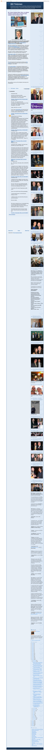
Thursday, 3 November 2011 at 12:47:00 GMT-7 (19, 212)
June (34, 713)
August (34, 710)
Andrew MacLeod (19, 109)
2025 (33, 644)
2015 (33, 654)
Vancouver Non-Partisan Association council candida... (37, 695)
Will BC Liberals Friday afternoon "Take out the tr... (38, 699)
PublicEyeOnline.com (34, 547)
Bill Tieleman (16, 4)
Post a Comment (12, 214)
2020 (33, 648)
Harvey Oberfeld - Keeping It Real (37, 737)
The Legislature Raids (35, 741)
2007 (33, 724)
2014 (33, 655)
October (34, 708)
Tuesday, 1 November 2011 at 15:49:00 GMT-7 (19, 113)
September (35, 709)
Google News (34, 736)
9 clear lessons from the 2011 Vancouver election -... (37, 673)
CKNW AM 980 (34, 732)
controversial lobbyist (13, 46)
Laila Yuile (33, 738)
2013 (33, 656)
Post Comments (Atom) (17, 232)
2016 (33, 653)
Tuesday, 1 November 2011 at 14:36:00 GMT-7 (19, 99)
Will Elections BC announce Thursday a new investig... (37, 682)
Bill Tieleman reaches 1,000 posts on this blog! (37, 667)
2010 (33, 720)
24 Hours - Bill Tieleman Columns (37, 729)
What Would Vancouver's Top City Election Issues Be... (37, 686)
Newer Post (10, 230)
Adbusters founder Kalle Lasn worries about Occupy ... (38, 684)
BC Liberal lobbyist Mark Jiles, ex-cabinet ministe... (38, 703)
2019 (33, 649)
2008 (33, 723)
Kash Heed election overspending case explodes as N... (36, 706)
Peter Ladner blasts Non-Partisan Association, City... (38, 665)
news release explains (25, 75)
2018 (33, 650)
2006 (33, 725)
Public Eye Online (35, 740)
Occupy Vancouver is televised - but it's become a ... (38, 689)
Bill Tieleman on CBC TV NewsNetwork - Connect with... (37, 692)
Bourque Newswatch (35, 730)
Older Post (27, 230)
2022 (33, 647)
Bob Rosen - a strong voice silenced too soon (37, 671)
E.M (11, 114)
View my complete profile (36, 640)
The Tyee (33, 742)
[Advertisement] (14, 223)
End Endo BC (34, 734)
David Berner (34, 733)
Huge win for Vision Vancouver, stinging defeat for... (37, 676)
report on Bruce (13, 66)
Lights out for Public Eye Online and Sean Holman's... (38, 701)
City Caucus (34, 731)
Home (19, 230)
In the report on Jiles (12, 54)
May (33, 714)
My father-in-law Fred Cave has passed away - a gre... (37, 669)
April (34, 715)
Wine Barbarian (34, 745)
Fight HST (33, 735)
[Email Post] (24, 88)
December (34, 660)
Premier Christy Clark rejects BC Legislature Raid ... (37, 663)
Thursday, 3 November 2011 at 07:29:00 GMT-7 (19, 176)
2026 (33, 643)
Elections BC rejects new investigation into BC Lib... (37, 680)
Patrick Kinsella (17, 47)
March (34, 716)
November (34, 661)
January (34, 719)
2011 (33, 659)
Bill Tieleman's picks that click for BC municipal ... (38, 678)
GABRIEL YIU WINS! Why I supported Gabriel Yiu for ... (38, 697)
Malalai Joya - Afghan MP (36, 739)
